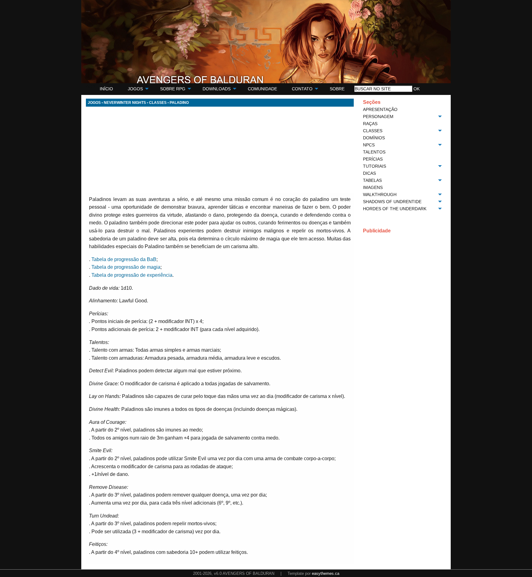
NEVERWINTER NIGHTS (125, 102)
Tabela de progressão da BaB (123, 259)
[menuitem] (106, 89)
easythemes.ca (325, 573)
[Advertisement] (220, 150)
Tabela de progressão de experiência (131, 275)
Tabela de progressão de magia (125, 267)
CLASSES (158, 102)
